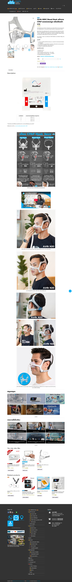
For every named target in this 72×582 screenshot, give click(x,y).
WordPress (38, 580)
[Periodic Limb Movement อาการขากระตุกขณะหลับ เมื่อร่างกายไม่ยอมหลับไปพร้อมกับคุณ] (35, 410)
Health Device (52, 67)
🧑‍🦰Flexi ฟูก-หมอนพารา (33, 556)
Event (31, 572)
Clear (60, 58)
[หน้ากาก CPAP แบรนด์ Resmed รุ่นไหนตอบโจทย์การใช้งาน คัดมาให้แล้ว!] (16, 399)
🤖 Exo (35, 8)
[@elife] (16, 518)
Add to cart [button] (25, 470)
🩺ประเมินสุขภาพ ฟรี (12, 11)
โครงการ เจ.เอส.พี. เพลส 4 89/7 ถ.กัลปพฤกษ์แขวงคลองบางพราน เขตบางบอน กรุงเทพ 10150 (58, 514)
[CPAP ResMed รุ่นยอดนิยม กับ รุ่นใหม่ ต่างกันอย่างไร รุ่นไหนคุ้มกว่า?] (35, 438)
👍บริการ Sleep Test (33, 515)
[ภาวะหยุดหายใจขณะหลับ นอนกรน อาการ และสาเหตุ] (52, 410)
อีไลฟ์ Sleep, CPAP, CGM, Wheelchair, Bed (18, 580)
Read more (40, 495)
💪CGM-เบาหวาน (29, 8)
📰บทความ (52, 8)
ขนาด (38, 58)
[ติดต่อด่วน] (10, 518)
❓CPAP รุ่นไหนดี (33, 521)
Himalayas (28, 580)
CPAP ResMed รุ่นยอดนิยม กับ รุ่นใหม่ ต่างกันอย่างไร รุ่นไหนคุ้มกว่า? (36, 442)
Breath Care (47, 67)
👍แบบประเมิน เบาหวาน (33, 529)
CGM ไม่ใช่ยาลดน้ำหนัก (36, 431)
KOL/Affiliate (58, 8)
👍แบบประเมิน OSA (33, 513)
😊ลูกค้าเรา (32, 570)
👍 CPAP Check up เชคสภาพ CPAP (36, 519)
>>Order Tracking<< (33, 566)
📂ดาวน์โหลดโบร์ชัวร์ (33, 568)
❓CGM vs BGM (33, 533)
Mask (56, 67)
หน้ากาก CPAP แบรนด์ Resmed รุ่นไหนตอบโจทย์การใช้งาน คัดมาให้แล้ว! (17, 442)
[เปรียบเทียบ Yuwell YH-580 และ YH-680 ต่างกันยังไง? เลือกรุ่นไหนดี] (16, 410)
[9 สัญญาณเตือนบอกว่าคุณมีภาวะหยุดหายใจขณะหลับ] (55, 427)
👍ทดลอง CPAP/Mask (33, 517)
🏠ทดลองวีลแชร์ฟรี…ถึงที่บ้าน (34, 542)
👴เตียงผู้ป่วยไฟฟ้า (46, 8)
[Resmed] (60, 67)
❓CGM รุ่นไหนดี (32, 535)
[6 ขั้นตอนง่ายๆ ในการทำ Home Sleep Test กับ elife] (55, 438)
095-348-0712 (60, 519)
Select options (10, 470)
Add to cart (43, 63)
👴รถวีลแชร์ (40, 8)
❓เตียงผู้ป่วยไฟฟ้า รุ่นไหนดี (34, 554)
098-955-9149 (60, 518)
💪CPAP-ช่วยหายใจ (22, 8)
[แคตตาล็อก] (10, 523)
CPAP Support (32, 523)
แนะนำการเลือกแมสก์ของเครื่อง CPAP (21, 125)
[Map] (22, 518)
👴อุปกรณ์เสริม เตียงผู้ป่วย (34, 552)
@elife (55, 526)
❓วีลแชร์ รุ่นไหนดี (33, 546)
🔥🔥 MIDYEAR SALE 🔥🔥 (12, 8)
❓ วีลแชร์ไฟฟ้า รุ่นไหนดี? (34, 548)
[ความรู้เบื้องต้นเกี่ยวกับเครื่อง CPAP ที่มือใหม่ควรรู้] (16, 427)
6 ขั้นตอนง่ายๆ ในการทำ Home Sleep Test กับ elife (55, 442)
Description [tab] (11, 70)
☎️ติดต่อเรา (19, 11)
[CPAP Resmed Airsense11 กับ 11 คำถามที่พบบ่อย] (35, 399)
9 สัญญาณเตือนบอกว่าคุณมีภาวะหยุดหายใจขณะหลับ (55, 431)
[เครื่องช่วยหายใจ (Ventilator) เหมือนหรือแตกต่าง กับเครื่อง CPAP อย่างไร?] (55, 399)
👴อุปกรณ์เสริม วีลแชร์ (33, 544)
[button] (33, 18)
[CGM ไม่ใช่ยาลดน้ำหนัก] (35, 427)
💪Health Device (33, 527)
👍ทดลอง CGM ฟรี (33, 531)
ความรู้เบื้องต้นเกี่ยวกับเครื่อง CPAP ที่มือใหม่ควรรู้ (17, 431)
